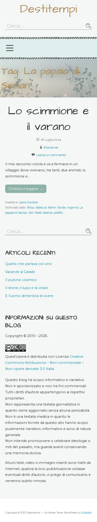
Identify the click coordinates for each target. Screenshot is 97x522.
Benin (52, 207)
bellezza (41, 207)
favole (62, 207)
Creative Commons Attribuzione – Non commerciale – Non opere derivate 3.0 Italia (44, 362)
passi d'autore (29, 202)
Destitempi (48, 8)
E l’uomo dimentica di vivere (29, 296)
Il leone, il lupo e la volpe (26, 288)
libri (31, 212)
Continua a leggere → (25, 189)
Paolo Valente (44, 212)
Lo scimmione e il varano (48, 119)
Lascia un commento (51, 155)
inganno (72, 207)
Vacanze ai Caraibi (20, 272)
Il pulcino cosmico (21, 280)
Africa (30, 207)
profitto (58, 212)
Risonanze (51, 147)
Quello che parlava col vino (28, 264)
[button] (9, 48)
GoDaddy (86, 512)
